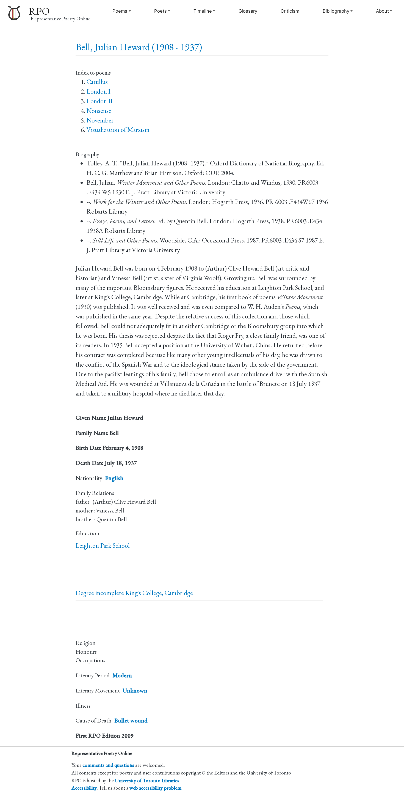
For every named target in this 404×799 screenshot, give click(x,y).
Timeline (202, 11)
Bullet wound (131, 720)
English (114, 478)
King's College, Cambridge (159, 593)
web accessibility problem (155, 787)
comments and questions (108, 765)
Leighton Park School (103, 545)
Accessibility (84, 787)
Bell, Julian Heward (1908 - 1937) (139, 46)
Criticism (290, 11)
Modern (122, 675)
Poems (119, 11)
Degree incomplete (100, 593)
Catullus (97, 82)
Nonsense (99, 111)
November (100, 120)
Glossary (248, 11)
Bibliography (336, 11)
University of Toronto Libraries (147, 780)
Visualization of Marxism (118, 130)
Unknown (135, 690)
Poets (160, 11)
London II (100, 101)
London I (98, 91)
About (382, 11)
